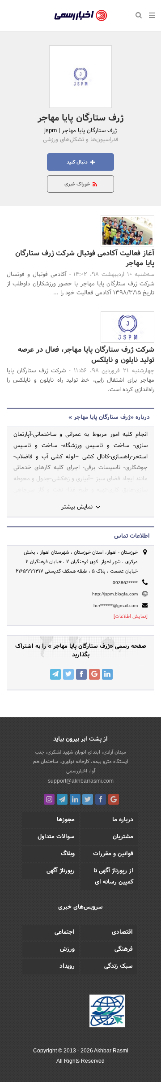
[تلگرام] (62, 799)
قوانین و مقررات (113, 854)
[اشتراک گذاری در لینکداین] (107, 674)
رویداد (67, 966)
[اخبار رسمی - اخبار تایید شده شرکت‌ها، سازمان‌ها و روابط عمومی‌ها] (81, 15)
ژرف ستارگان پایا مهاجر (80, 118)
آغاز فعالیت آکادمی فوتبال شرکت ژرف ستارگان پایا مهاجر (84, 258)
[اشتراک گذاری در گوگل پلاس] (94, 674)
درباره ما (122, 820)
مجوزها (66, 820)
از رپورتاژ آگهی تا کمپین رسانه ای (113, 876)
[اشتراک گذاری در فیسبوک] (81, 674)
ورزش (67, 949)
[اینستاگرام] (49, 799)
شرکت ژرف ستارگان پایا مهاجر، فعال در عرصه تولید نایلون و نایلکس (86, 355)
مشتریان (123, 837)
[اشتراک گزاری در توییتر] (68, 674)
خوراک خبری (77, 184)
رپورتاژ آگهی (61, 871)
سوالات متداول (56, 837)
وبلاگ (68, 854)
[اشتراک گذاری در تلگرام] (55, 674)
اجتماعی (65, 932)
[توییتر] (87, 799)
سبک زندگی (118, 966)
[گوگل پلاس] (113, 799)
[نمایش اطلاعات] (131, 616)
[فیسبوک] (100, 799)
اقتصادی (122, 932)
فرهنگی (123, 949)
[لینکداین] (75, 799)
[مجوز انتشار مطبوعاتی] (107, 1012)
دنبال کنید (78, 162)
